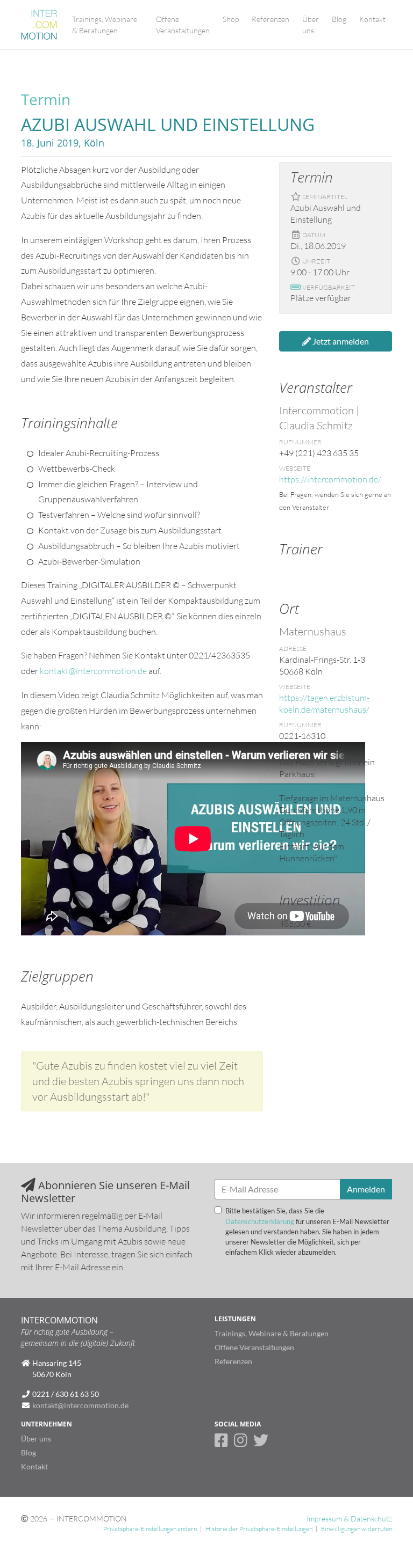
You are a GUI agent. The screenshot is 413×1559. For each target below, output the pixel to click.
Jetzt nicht (249, 197)
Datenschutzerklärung (259, 97)
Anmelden (306, 197)
